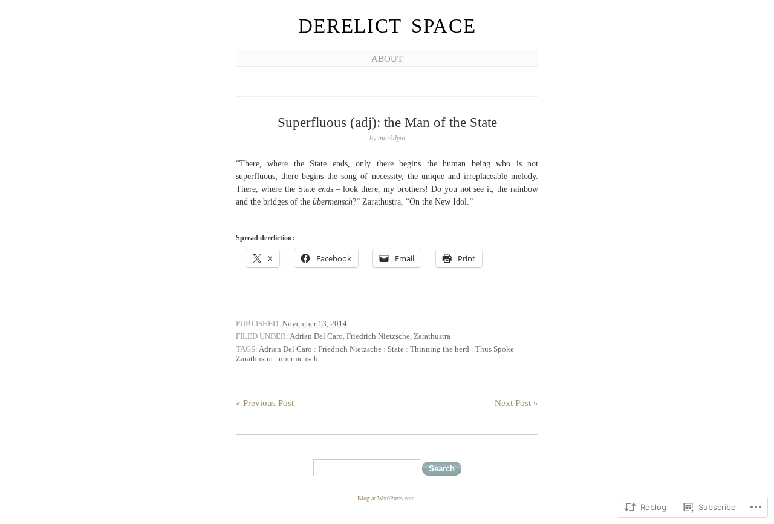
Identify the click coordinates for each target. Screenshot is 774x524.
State (396, 348)
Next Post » (516, 403)
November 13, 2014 (314, 323)
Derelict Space (387, 26)
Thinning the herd (439, 348)
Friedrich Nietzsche (378, 336)
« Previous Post (265, 403)
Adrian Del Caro (316, 336)
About (387, 59)
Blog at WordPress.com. (387, 498)
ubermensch (298, 358)
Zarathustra (432, 336)
